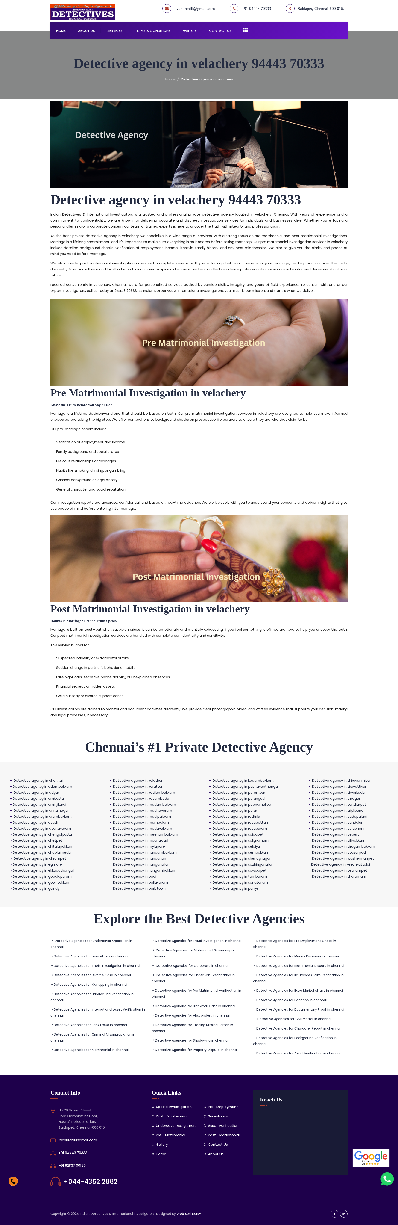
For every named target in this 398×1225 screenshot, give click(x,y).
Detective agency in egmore (37, 864)
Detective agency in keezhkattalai (340, 864)
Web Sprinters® (189, 1213)
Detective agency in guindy (36, 888)
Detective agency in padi (134, 876)
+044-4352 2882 (90, 1181)
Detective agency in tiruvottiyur (338, 786)
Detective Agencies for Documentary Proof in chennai (300, 1009)
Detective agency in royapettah (240, 822)
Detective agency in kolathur (137, 780)
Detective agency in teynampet (339, 870)
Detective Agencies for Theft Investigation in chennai (97, 965)
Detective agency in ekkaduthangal (43, 870)
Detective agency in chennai (38, 780)
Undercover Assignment (176, 1125)
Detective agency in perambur (238, 792)
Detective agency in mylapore (139, 846)
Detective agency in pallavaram (140, 882)
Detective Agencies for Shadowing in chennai (191, 1040)
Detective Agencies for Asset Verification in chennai (298, 1053)
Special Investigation (174, 1106)
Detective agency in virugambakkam (343, 846)
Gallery (190, 30)
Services (115, 30)
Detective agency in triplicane (337, 810)
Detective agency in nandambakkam (145, 852)
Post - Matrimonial (224, 1135)
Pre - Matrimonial (170, 1135)
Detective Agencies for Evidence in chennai (291, 1000)
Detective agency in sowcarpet (240, 870)
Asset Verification (223, 1125)
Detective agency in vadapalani (339, 816)
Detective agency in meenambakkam (145, 834)
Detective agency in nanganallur (141, 864)
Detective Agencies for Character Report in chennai (298, 1028)
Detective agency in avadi (35, 822)
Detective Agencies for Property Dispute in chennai (196, 1049)
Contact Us (220, 30)
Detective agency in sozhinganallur (242, 864)
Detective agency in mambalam (140, 822)
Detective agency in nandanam (140, 858)
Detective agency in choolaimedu (42, 852)
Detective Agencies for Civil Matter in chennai (293, 1019)
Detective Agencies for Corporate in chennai (191, 965)
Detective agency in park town (139, 888)
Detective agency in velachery (337, 828)
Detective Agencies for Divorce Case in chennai (92, 975)
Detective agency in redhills (236, 816)
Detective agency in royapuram (240, 828)
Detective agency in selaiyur (237, 846)
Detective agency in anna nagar (41, 810)
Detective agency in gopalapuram (42, 876)
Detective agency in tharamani (339, 876)
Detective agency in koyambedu (140, 798)
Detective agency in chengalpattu (42, 834)
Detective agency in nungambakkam (144, 870)
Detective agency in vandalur (336, 822)
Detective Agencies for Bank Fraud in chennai (90, 1025)
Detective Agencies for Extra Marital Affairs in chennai (299, 990)
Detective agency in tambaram (240, 876)
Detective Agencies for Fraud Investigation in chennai (198, 940)
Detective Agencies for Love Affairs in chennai (91, 956)
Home (61, 30)
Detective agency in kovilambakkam (143, 792)
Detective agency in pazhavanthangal (245, 786)
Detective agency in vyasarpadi (339, 852)
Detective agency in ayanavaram (42, 828)
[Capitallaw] (85, 12)
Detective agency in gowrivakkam (41, 882)
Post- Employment (172, 1116)
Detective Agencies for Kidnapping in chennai (90, 984)
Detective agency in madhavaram (142, 810)
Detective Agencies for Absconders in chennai (192, 1015)
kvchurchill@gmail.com (194, 8)
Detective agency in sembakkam (241, 852)
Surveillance (218, 1116)
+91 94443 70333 (73, 1152)
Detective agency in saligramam (241, 840)
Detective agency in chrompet (40, 858)
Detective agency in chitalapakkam (43, 846)
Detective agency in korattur (137, 786)
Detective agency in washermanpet (343, 858)
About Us (86, 30)
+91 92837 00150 (72, 1165)
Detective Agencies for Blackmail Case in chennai (195, 1006)
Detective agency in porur (235, 810)
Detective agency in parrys (236, 888)
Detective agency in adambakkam (42, 786)
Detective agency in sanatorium (240, 882)
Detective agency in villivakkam (338, 840)
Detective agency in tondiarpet (339, 804)
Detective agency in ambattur (39, 798)
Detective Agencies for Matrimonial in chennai (91, 1049)
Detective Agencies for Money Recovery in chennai (297, 956)
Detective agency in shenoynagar (242, 858)
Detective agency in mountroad (140, 840)
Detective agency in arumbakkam (43, 816)
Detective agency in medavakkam (142, 828)
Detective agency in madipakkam (141, 816)
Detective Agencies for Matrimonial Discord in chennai (300, 965)
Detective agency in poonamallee (241, 804)
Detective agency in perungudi (239, 798)
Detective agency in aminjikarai (39, 804)
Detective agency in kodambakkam (243, 780)
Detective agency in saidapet (238, 834)
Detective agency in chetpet (37, 840)
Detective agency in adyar (36, 792)
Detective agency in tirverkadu (338, 792)
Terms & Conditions (153, 30)
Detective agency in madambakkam (144, 804)
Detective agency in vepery (335, 834)
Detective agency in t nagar (336, 798)
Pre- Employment (223, 1106)
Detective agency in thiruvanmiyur (341, 780)
